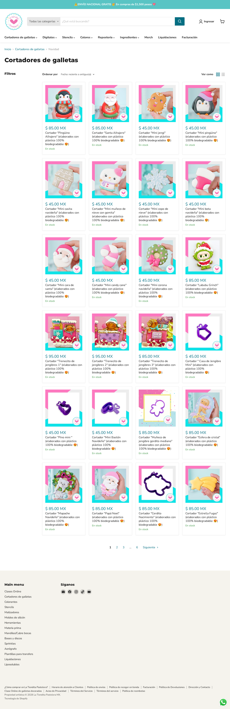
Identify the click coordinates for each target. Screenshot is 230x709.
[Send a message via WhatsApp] (223, 702)
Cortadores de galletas (20, 37)
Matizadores (11, 612)
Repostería (105, 37)
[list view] (223, 74)
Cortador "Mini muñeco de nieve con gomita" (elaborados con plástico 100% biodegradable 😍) (109, 214)
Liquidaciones (167, 37)
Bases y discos (13, 638)
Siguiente (149, 547)
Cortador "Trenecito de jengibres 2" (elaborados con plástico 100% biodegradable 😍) (110, 366)
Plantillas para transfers (18, 654)
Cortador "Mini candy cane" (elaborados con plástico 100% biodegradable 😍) (109, 289)
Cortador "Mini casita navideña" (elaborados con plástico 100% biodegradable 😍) (62, 214)
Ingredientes (129, 37)
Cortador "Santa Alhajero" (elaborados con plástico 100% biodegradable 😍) (108, 136)
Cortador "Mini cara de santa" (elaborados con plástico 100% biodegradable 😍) (60, 290)
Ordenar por (50, 74)
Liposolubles (11, 664)
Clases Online (12, 591)
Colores (85, 37)
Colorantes (10, 602)
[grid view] (217, 74)
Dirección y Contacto (199, 687)
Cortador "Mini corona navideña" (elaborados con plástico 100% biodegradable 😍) (155, 290)
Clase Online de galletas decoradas (23, 691)
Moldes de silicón (14, 617)
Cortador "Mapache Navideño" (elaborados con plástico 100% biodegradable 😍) (62, 519)
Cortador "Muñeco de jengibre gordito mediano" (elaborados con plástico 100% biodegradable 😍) (155, 443)
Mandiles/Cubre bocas (17, 633)
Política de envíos (96, 687)
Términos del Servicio (81, 691)
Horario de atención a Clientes (67, 687)
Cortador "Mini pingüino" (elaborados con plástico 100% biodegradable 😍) (201, 136)
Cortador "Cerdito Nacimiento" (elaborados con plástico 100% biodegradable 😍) (157, 519)
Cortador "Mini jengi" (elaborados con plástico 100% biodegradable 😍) (155, 136)
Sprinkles (10, 643)
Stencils (67, 37)
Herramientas (12, 623)
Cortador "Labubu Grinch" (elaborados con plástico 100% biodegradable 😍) (201, 289)
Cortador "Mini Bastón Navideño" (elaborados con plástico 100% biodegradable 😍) (109, 443)
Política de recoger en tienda (124, 687)
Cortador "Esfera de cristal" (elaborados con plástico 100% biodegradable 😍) (202, 441)
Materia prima (12, 628)
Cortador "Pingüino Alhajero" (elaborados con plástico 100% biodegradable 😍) (62, 138)
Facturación (189, 37)
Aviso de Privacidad (56, 691)
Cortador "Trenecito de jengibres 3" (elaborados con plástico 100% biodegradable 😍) (157, 366)
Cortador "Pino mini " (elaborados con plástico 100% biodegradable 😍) (61, 441)
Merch (148, 37)
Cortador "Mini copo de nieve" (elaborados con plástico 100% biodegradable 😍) (153, 214)
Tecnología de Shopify (15, 698)
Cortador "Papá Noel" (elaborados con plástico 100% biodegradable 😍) (108, 517)
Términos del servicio (107, 691)
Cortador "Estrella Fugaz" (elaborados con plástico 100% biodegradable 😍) (201, 517)
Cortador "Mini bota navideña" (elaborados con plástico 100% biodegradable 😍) (202, 214)
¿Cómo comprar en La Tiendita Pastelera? (26, 687)
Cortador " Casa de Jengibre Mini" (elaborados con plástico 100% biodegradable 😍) (203, 366)
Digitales (49, 37)
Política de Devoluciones (172, 687)
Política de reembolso (133, 691)
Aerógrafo (10, 649)
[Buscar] (180, 21)
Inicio (7, 49)
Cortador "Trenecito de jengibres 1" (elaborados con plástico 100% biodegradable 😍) (63, 366)
